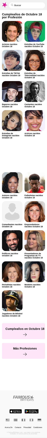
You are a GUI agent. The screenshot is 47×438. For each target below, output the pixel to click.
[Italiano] (31, 420)
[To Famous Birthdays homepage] (4, 5)
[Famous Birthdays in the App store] (16, 411)
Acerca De (8, 427)
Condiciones (37, 427)
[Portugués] (15, 420)
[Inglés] (7, 420)
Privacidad (27, 427)
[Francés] (23, 420)
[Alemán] (39, 420)
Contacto (18, 427)
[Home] (23, 398)
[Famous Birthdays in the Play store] (32, 411)
